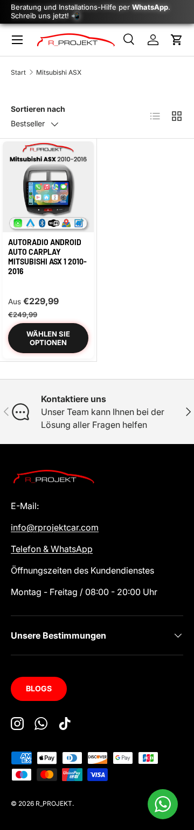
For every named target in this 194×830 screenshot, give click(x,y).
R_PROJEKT (54, 803)
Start (18, 72)
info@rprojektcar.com (55, 527)
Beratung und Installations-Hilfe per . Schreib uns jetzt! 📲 (90, 11)
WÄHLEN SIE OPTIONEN (48, 338)
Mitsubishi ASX (58, 72)
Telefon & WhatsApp (52, 548)
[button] (177, 40)
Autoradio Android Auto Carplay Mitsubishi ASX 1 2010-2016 (47, 257)
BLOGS (39, 688)
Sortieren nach (38, 108)
